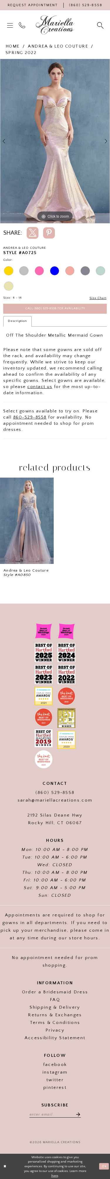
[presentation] (27, 521)
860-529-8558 (30, 417)
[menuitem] (10, 25)
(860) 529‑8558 (55, 792)
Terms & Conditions (55, 1022)
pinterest (55, 1087)
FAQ (55, 999)
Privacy (55, 1030)
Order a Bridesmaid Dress (55, 992)
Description (17, 321)
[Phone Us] (22, 25)
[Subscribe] (76, 1114)
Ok (104, 1166)
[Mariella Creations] (55, 25)
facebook (55, 1064)
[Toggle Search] (101, 25)
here (54, 1176)
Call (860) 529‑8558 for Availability (55, 308)
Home (13, 46)
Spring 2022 (21, 52)
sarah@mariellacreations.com (55, 800)
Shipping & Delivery (55, 1007)
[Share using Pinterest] (49, 233)
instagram (55, 1072)
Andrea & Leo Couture (58, 46)
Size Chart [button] (97, 298)
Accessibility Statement (55, 1037)
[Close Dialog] (5, 1166)
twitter (55, 1079)
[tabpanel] (55, 141)
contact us (39, 386)
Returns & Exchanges (55, 1014)
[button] (10, 25)
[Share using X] (32, 233)
